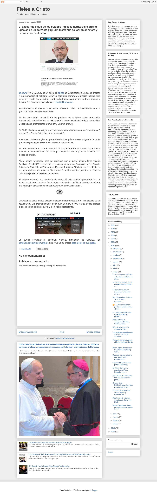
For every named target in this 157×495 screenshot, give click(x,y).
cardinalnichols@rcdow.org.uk (33, 243)
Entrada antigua (93, 332)
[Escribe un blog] (40, 249)
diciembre (117, 248)
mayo (115, 272)
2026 (113, 225)
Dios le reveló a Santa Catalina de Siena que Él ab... (121, 400)
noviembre (117, 252)
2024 (113, 232)
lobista (61, 93)
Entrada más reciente (28, 332)
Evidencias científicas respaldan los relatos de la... (121, 292)
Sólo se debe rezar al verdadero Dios (120, 328)
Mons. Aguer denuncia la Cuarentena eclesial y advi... (122, 350)
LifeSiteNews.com (63, 102)
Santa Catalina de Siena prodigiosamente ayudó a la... (122, 407)
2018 (113, 431)
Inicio (61, 332)
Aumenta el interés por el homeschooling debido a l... (122, 284)
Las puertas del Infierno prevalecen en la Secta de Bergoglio (50, 442)
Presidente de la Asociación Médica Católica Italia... (120, 322)
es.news (23, 93)
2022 (113, 239)
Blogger (94, 490)
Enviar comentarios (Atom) (64, 338)
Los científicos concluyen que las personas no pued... (122, 377)
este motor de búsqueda (84, 243)
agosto (116, 262)
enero (115, 424)
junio (115, 268)
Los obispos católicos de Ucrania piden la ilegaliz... (121, 314)
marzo (115, 417)
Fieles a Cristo (33, 9)
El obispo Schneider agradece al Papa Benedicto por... (120, 370)
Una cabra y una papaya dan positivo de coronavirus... (122, 357)
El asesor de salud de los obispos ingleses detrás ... (122, 342)
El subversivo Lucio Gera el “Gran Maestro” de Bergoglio (49, 466)
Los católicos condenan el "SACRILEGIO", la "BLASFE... (122, 335)
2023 (113, 235)
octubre (116, 255)
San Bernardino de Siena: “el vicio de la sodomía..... (122, 299)
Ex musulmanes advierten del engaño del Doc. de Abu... (122, 277)
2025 (113, 229)
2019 (113, 428)
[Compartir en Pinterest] (47, 249)
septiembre (117, 258)
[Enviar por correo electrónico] (38, 249)
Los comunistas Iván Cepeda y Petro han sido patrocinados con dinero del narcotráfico (59, 454)
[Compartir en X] (42, 249)
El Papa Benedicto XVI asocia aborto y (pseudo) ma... (121, 392)
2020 (113, 245)
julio (115, 265)
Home (110, 452)
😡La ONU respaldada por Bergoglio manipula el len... (122, 307)
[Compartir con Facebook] (45, 249)
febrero (116, 420)
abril (115, 414)
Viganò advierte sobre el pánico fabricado (121, 364)
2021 (113, 242)
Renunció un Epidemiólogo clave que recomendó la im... (122, 385)
